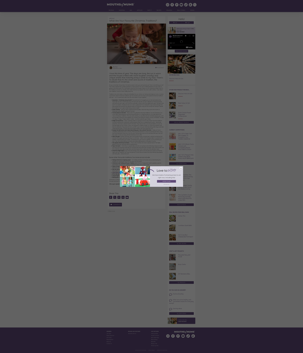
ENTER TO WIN (166, 181)
